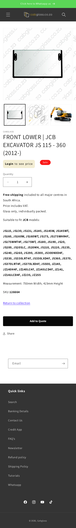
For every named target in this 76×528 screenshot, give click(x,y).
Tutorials (14, 475)
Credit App (15, 429)
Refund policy (17, 457)
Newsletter (15, 448)
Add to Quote (38, 321)
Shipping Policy (18, 466)
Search (12, 402)
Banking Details (18, 411)
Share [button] (11, 333)
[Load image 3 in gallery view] (61, 115)
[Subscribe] (63, 363)
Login (9, 163)
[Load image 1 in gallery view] (14, 115)
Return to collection (16, 303)
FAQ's (11, 439)
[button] (8, 14)
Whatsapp (14, 485)
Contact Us (15, 420)
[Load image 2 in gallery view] (38, 115)
